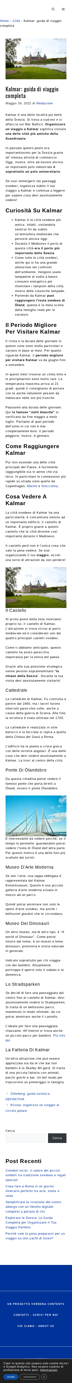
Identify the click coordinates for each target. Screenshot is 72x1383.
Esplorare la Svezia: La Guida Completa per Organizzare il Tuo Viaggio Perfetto (31, 1222)
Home (4, 21)
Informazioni (48, 1370)
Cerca (10, 1131)
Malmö (32, 486)
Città (16, 21)
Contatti (21, 1315)
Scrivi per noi (45, 1315)
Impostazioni (29, 1377)
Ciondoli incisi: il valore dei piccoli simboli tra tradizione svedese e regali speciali (36, 1175)
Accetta (11, 1377)
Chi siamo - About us (36, 1326)
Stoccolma (49, 486)
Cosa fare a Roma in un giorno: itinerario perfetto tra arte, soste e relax (32, 1191)
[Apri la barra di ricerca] (53, 9)
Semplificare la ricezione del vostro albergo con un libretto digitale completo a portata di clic (33, 1206)
